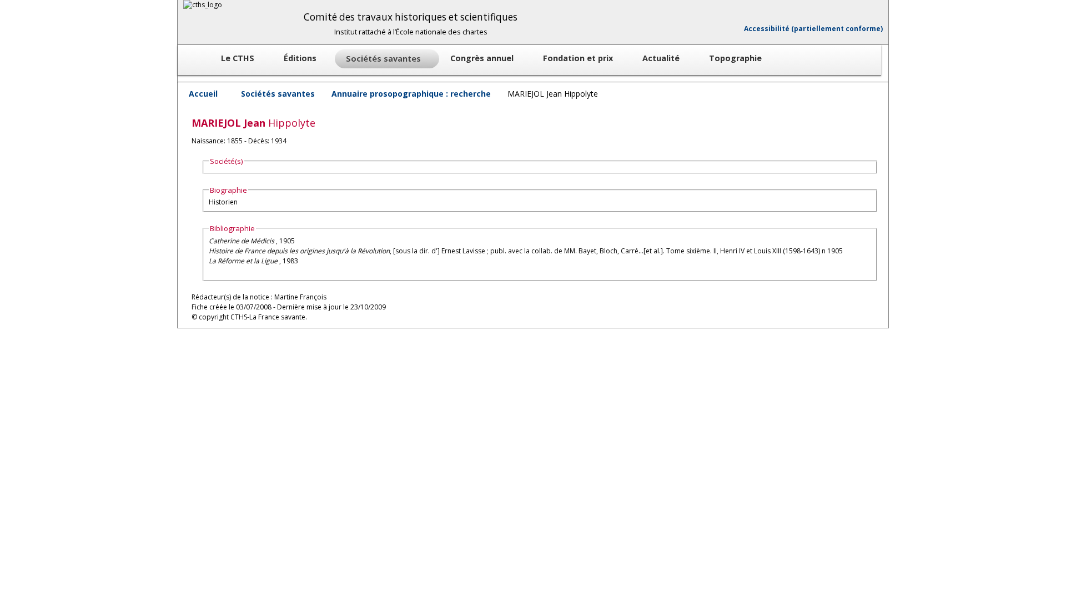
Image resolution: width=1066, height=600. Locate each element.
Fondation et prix (579, 58)
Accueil (203, 93)
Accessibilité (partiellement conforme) (813, 28)
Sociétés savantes (278, 93)
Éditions (301, 58)
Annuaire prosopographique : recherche (411, 93)
